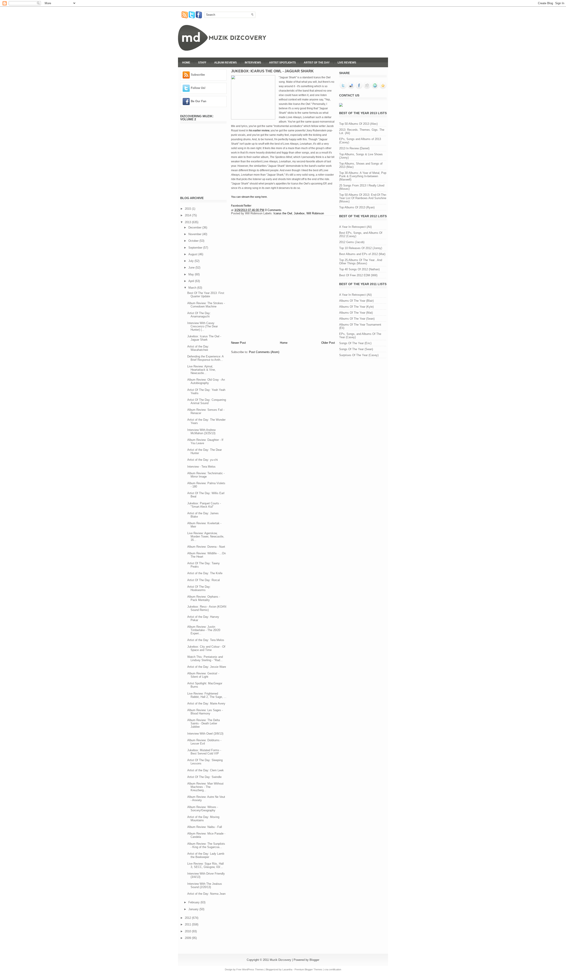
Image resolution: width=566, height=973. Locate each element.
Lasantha (287, 969)
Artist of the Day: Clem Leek (205, 770)
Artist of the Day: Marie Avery (206, 703)
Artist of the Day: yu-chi (202, 459)
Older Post (328, 342)
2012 (188, 917)
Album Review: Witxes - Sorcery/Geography (202, 808)
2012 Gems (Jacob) (351, 242)
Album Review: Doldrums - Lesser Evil (204, 742)
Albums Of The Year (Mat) (356, 312)
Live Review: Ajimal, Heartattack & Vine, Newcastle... (201, 370)
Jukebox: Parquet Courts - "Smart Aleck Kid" (204, 505)
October (193, 240)
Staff (202, 62)
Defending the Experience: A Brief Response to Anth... (205, 358)
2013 (188, 222)
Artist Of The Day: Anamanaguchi (199, 314)
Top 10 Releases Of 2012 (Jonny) (360, 248)
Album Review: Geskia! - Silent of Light (203, 675)
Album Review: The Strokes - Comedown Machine (206, 304)
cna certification (332, 969)
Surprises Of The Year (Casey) (359, 355)
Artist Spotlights (282, 62)
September (195, 247)
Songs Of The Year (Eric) (355, 343)
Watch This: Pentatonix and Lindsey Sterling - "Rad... (205, 658)
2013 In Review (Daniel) (354, 148)
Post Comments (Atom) (264, 352)
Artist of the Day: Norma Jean (206, 893)
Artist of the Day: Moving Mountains (203, 818)
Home (186, 62)
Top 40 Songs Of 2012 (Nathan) (359, 269)
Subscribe (198, 74)
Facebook (237, 205)
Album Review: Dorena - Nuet (206, 546)
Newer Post (238, 342)
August (193, 254)
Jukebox (299, 213)
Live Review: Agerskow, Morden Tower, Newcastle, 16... (205, 536)
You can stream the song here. (249, 196)
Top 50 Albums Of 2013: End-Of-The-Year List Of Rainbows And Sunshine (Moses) (363, 198)
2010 (188, 931)
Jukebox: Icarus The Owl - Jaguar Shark (204, 338)
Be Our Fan (198, 101)
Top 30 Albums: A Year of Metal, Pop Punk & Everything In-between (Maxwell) (362, 176)
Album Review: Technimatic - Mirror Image (206, 475)
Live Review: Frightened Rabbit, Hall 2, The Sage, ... (206, 695)
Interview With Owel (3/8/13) (205, 733)
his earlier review (259, 130)
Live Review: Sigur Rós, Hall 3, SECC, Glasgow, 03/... (205, 865)
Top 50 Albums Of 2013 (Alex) (358, 123)
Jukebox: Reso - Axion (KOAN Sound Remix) (206, 608)
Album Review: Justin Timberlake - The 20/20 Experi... (203, 630)
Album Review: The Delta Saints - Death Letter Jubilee (203, 723)
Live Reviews (347, 62)
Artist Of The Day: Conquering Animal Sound (206, 401)
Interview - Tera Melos (201, 466)
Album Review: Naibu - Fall (204, 827)
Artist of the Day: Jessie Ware (206, 666)
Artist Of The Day (317, 62)
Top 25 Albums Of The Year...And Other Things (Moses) (360, 261)
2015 (188, 208)
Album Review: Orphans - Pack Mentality (203, 598)
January (193, 909)
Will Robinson (315, 213)
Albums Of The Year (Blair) (356, 300)
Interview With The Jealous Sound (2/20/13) (204, 885)
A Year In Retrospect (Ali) (355, 226)
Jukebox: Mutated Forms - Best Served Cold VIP (204, 751)
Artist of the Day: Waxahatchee (198, 348)
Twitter (247, 205)
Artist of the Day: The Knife (204, 573)
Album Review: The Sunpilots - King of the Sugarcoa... (206, 845)
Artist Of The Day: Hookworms (199, 588)
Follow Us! (198, 88)
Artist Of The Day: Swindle (204, 777)
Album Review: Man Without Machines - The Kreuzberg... (205, 787)
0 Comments (273, 210)
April (191, 281)
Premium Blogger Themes (308, 969)
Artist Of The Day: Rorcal (203, 580)
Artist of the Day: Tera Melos (205, 640)
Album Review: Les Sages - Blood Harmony (205, 711)
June (191, 267)
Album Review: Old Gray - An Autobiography (206, 381)
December (195, 227)
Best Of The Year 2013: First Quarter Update (205, 294)
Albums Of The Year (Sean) (357, 318)
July (191, 261)
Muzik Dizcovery (280, 959)
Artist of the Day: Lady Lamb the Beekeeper (205, 855)
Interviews (253, 62)
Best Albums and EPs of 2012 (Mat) (362, 254)
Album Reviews (225, 62)
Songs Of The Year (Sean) (356, 349)
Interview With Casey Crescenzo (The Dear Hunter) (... (202, 326)
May (191, 274)
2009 (188, 938)
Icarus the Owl (282, 213)
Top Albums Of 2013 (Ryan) (357, 207)
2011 (188, 924)
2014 (188, 215)
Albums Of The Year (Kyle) (356, 306)
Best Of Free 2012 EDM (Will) (358, 275)
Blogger (314, 959)
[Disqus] (283, 277)
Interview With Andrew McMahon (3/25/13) (201, 431)
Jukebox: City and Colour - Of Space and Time (206, 648)
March (192, 287)
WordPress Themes (253, 969)
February (194, 902)
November (195, 234)
